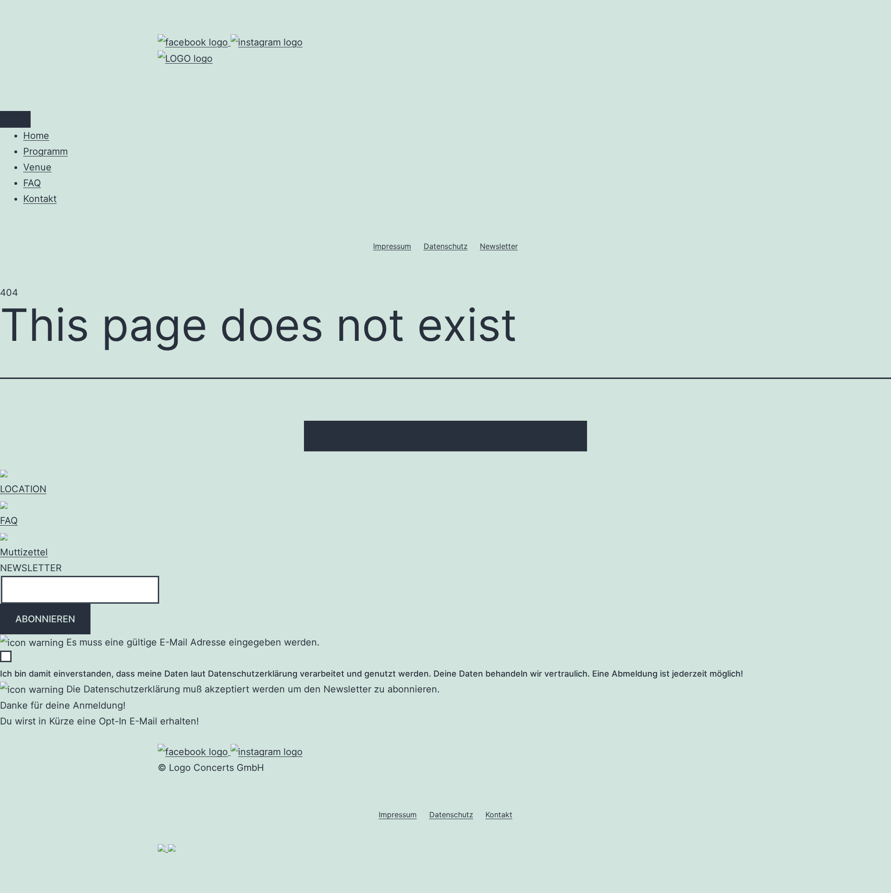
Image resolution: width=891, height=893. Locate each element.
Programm (45, 151)
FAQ (32, 183)
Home (36, 135)
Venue (37, 167)
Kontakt (40, 198)
